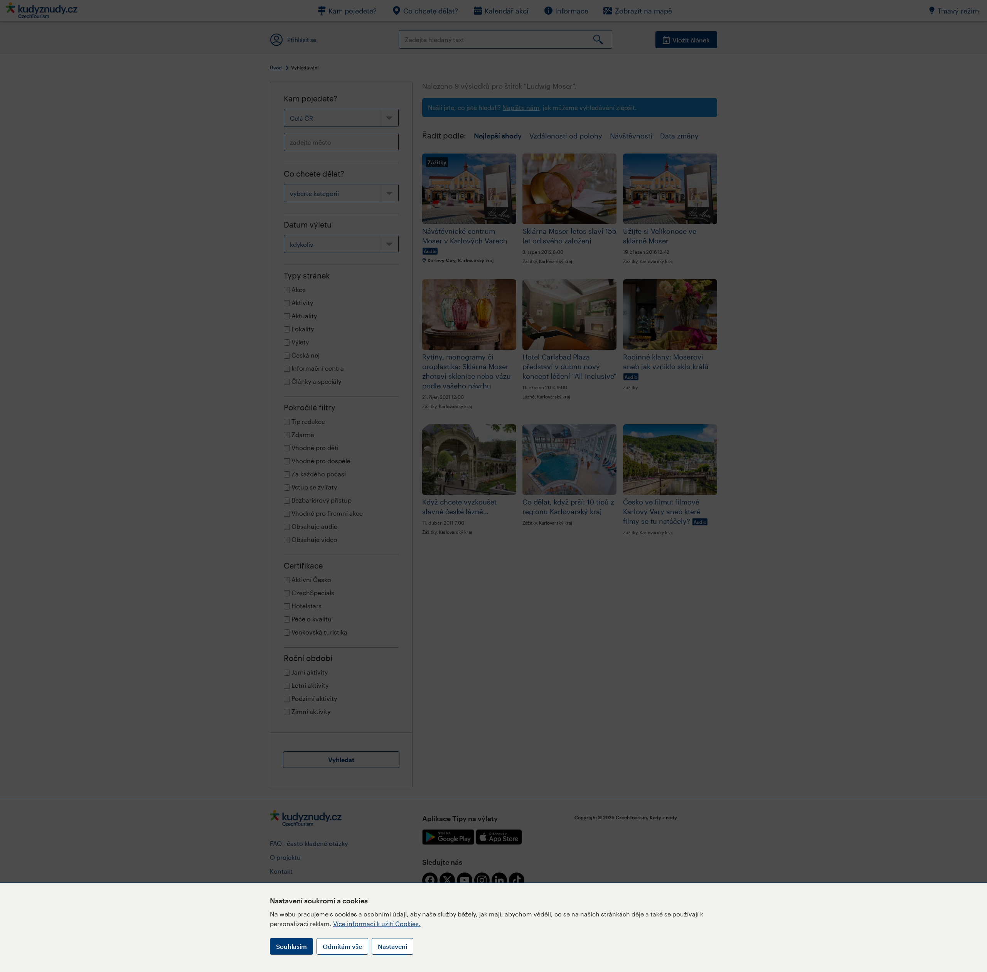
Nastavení (392, 946)
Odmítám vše (342, 946)
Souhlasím (291, 946)
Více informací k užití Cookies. (377, 923)
